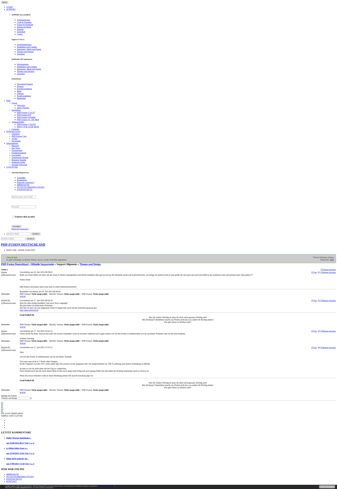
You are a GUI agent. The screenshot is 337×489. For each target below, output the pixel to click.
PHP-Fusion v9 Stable (26, 117)
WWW (23, 296)
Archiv (14, 138)
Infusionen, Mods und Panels (29, 49)
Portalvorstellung (24, 96)
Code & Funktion (24, 22)
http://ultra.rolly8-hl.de (29, 310)
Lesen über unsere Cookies (106, 486)
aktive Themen (23, 108)
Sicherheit (21, 32)
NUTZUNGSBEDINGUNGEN (30, 187)
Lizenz (20, 34)
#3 (319, 331)
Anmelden (21, 178)
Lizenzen (15, 129)
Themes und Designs (25, 71)
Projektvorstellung (24, 89)
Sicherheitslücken (24, 44)
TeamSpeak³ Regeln (20, 157)
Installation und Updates (27, 47)
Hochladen (16, 141)
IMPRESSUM (23, 185)
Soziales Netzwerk (19, 165)
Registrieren (22, 180)
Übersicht (21, 105)
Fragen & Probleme (25, 25)
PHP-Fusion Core (19, 136)
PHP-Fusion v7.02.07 (26, 112)
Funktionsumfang (19, 153)
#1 (319, 272)
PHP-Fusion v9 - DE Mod (28, 120)
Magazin (15, 146)
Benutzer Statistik (19, 160)
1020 (332, 260)
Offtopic (20, 93)
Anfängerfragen (23, 20)
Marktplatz (21, 98)
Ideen (19, 91)
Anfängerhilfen (18, 122)
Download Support (25, 84)
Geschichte (16, 155)
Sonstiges (21, 54)
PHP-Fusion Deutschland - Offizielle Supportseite (27, 264)
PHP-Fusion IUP (24, 115)
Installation (16, 110)
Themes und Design (25, 52)
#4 (319, 347)
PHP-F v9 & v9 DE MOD (28, 127)
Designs (20, 29)
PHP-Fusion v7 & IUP (26, 124)
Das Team (16, 148)
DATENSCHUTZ (24, 189)
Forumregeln (17, 150)
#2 (319, 300)
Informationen (23, 64)
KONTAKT (11, 481)
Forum (14, 103)
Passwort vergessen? (20, 229)
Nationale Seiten (18, 162)
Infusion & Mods (24, 27)
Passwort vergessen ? (25, 182)
